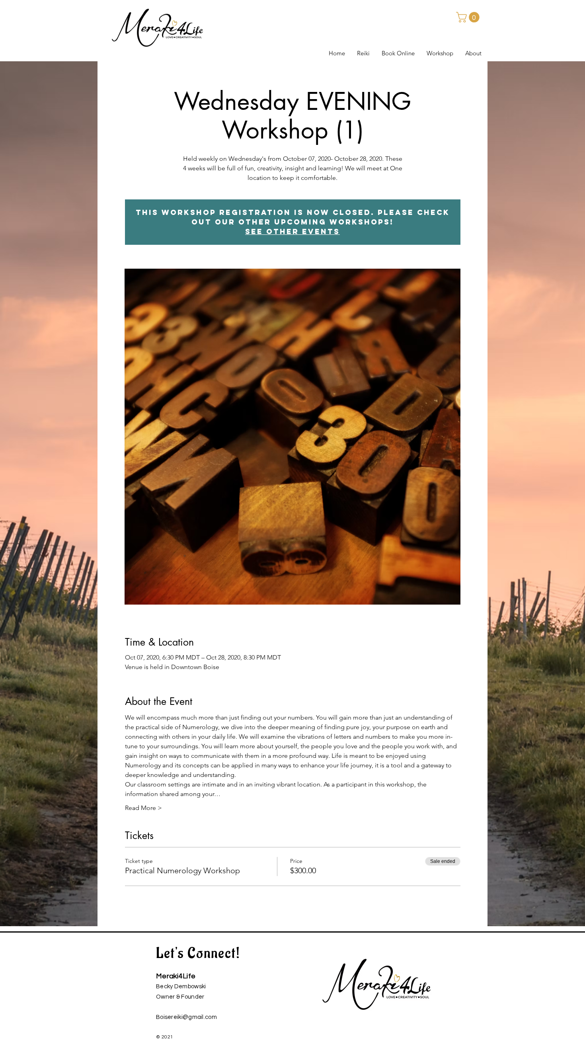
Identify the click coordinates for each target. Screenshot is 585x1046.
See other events (292, 231)
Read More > (143, 808)
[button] (469, 17)
